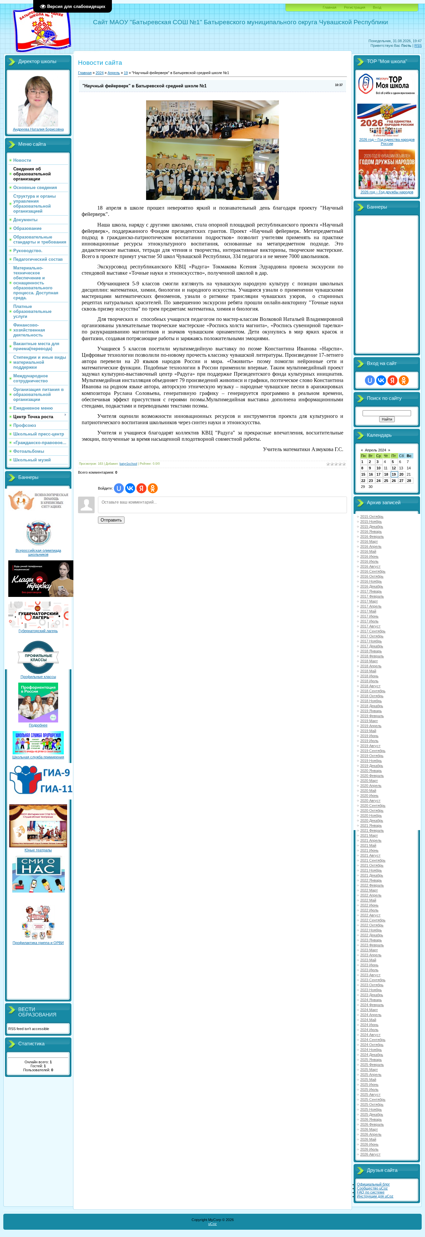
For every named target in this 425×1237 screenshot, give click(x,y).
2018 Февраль (372, 656)
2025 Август (370, 1094)
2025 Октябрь (371, 1104)
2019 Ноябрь (371, 761)
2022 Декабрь (371, 935)
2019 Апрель (371, 726)
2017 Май (368, 611)
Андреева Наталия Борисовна (38, 129)
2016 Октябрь (371, 576)
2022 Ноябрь (371, 930)
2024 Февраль (372, 1005)
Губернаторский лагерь (38, 631)
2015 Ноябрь (371, 521)
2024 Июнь (369, 1025)
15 (363, 474)
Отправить (111, 520)
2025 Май (368, 1080)
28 (409, 481)
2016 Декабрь (371, 586)
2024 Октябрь (371, 1045)
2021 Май (368, 845)
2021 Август (370, 855)
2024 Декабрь (371, 1055)
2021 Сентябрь (372, 860)
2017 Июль (369, 621)
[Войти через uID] (119, 488)
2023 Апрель (371, 955)
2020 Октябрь (371, 810)
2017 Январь (371, 591)
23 (371, 481)
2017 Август (370, 626)
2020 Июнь (369, 796)
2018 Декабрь (371, 706)
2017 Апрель (371, 606)
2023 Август (370, 975)
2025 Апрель (371, 1075)
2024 (100, 73)
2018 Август (370, 686)
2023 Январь (371, 940)
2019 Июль (369, 741)
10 (379, 468)
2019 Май (368, 731)
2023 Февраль (372, 945)
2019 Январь (371, 711)
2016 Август (370, 566)
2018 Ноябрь (371, 701)
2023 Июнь (369, 965)
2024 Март (369, 1010)
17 (379, 474)
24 (379, 481)
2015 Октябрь (371, 517)
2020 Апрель (371, 786)
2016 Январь (371, 531)
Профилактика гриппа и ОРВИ (38, 943)
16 (371, 474)
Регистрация (354, 7)
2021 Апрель (371, 840)
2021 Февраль (372, 830)
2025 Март (369, 1070)
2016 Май (368, 551)
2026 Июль (369, 1149)
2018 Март (369, 661)
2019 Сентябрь (372, 751)
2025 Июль (369, 1090)
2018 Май (368, 671)
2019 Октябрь (371, 756)
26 (394, 481)
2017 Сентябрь (372, 631)
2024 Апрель (371, 1015)
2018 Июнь (369, 676)
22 (363, 481)
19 (126, 73)
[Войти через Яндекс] (141, 488)
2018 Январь (371, 651)
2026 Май (368, 1139)
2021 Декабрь (371, 875)
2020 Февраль (372, 776)
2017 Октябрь (371, 636)
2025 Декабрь (371, 1114)
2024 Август (370, 1035)
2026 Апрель (371, 1134)
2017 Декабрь (371, 646)
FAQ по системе (370, 1192)
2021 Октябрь (371, 865)
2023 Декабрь (371, 995)
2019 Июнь (369, 736)
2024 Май (368, 1020)
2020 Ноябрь (371, 815)
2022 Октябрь (371, 925)
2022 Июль (369, 910)
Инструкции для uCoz (375, 1196)
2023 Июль (369, 970)
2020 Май (368, 791)
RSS (418, 46)
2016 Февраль (372, 536)
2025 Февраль (372, 1065)
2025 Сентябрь (372, 1099)
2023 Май (368, 960)
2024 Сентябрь (372, 1040)
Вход (377, 7)
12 (394, 468)
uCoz (212, 1224)
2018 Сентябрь (372, 691)
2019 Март (369, 721)
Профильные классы (38, 677)
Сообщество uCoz (372, 1188)
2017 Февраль (372, 596)
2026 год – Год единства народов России (387, 141)
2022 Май (368, 900)
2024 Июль (369, 1030)
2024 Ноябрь (371, 1050)
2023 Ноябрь (371, 990)
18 (386, 474)
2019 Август (370, 746)
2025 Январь (371, 1060)
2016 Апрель (371, 546)
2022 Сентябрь (372, 920)
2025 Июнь (369, 1085)
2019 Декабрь (371, 766)
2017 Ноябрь (371, 641)
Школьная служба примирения (38, 757)
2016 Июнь (369, 556)
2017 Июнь (369, 616)
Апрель (114, 73)
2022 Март (369, 890)
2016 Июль (369, 561)
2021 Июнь (369, 850)
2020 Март (369, 781)
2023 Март (369, 950)
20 (401, 474)
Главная (329, 7)
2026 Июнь (369, 1144)
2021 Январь (371, 825)
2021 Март (369, 835)
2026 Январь (371, 1119)
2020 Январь (371, 771)
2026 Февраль (372, 1124)
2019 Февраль (372, 716)
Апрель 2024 (375, 450)
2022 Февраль (372, 885)
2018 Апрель (371, 666)
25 (386, 481)
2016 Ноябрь (371, 581)
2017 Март (369, 601)
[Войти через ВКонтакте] (130, 488)
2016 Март (369, 541)
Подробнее (38, 725)
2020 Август (370, 801)
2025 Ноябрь (371, 1109)
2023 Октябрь (371, 985)
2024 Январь (371, 1000)
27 (401, 481)
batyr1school (128, 463)
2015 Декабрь (371, 526)
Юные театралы (38, 850)
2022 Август (370, 915)
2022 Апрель (371, 895)
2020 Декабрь (371, 820)
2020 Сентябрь (372, 806)
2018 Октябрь (371, 696)
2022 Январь (371, 880)
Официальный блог (373, 1184)
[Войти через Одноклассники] (153, 488)
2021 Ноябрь (371, 870)
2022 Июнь (369, 905)
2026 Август (370, 1154)
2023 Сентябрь (372, 980)
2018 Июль (369, 681)
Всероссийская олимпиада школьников (38, 552)
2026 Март (369, 1129)
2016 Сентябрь (372, 571)
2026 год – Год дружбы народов (387, 192)
